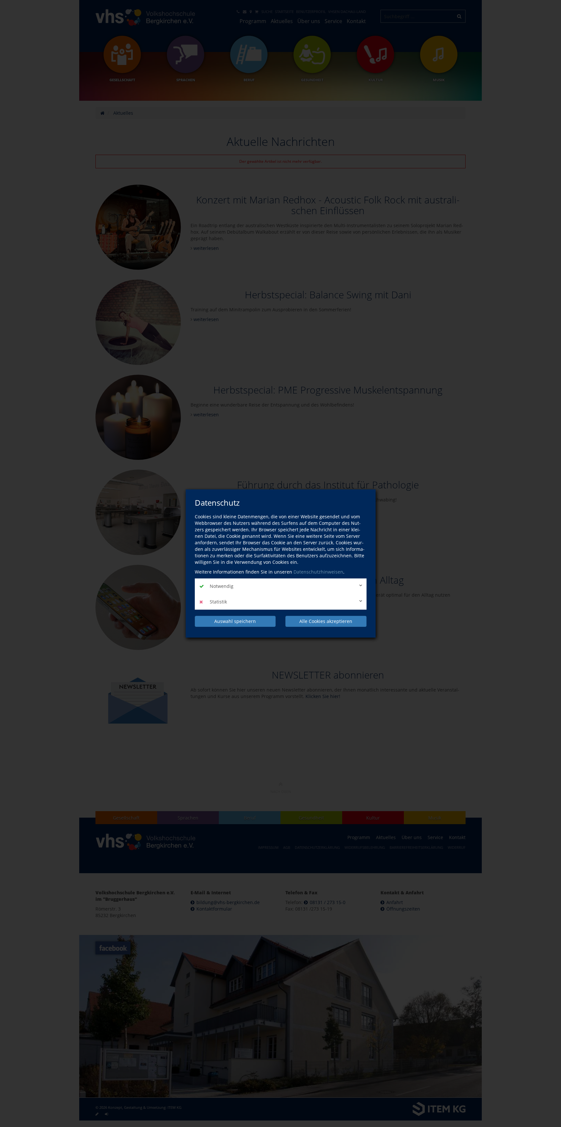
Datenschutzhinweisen (318, 572)
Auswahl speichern (235, 621)
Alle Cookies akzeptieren (325, 621)
